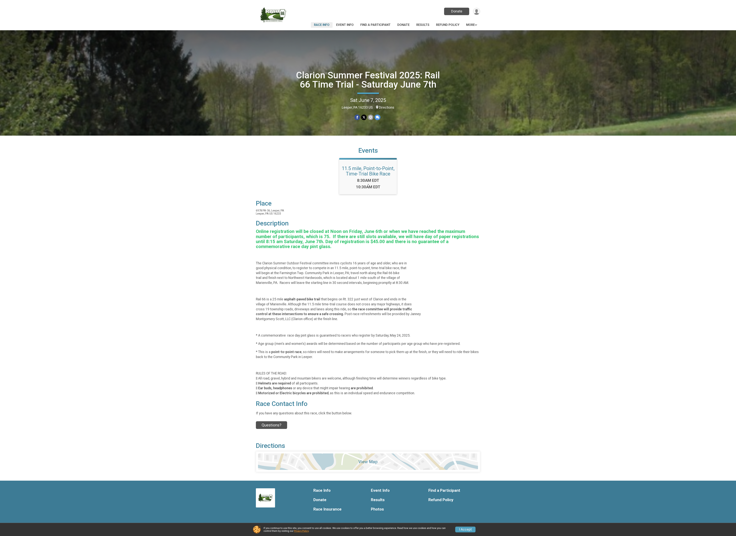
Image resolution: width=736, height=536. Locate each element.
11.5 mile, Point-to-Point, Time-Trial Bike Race (368, 171)
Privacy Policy (301, 530)
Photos (377, 509)
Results (422, 25)
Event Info (345, 25)
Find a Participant (375, 25)
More (470, 25)
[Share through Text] (377, 117)
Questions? (271, 425)
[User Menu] (476, 11)
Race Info (321, 25)
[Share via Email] (370, 117)
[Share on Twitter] (364, 117)
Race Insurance (327, 509)
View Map (368, 461)
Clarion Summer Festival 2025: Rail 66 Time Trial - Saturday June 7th (368, 80)
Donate (456, 11)
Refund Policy (447, 25)
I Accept (465, 529)
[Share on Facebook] (357, 117)
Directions (386, 107)
